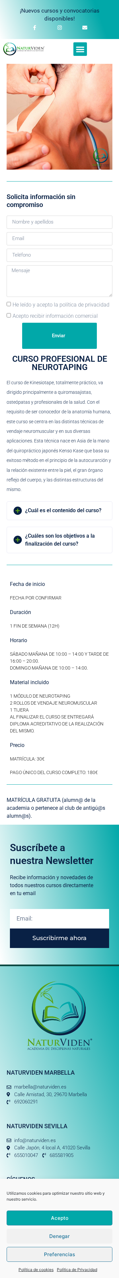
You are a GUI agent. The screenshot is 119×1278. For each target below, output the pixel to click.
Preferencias (59, 1254)
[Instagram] (59, 27)
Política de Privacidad (77, 1269)
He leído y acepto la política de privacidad (61, 305)
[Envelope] (85, 27)
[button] (80, 49)
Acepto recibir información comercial (55, 316)
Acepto (59, 1218)
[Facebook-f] (34, 27)
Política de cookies (36, 1269)
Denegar (59, 1236)
